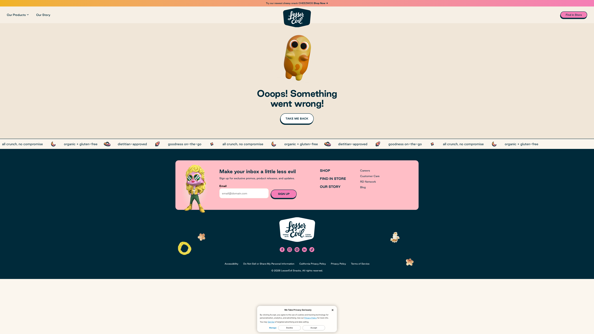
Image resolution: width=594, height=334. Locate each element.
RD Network (368, 181)
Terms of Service (360, 263)
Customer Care (370, 176)
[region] (297, 144)
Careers (365, 170)
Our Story (43, 15)
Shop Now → (320, 3)
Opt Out (271, 322)
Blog (363, 187)
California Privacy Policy (312, 263)
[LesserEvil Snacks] (297, 17)
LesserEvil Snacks (291, 270)
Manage (272, 328)
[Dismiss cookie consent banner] (332, 310)
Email (222, 185)
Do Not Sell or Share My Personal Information (268, 263)
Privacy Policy (310, 318)
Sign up (284, 193)
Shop (325, 170)
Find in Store (333, 178)
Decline (289, 328)
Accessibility (231, 263)
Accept (313, 328)
